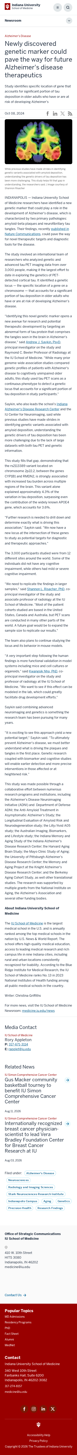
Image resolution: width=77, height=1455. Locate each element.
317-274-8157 (13, 1386)
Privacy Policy (38, 1441)
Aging (47, 1201)
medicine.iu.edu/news (38, 1011)
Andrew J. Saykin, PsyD (43, 342)
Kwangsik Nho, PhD (43, 671)
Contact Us (13, 1295)
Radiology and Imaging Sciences (30, 1187)
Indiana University (60, 1446)
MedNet (10, 1345)
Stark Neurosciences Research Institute (36, 1194)
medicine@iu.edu (16, 1392)
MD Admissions (15, 1316)
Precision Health (19, 1208)
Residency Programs (18, 1322)
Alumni (9, 1339)
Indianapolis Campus (22, 1201)
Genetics (64, 1201)
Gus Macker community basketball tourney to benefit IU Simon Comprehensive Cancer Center (31, 1091)
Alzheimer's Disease (40, 1173)
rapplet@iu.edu (19, 1049)
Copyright (11, 1446)
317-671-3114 (18, 1044)
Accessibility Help (38, 1435)
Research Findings (50, 1208)
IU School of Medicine (27, 923)
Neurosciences (18, 1180)
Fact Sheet (12, 1334)
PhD (7, 1328)
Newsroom (13, 20)
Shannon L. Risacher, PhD (45, 589)
